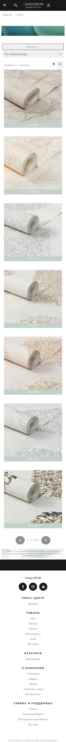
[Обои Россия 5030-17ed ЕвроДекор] (33, 299)
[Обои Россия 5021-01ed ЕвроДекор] (33, 165)
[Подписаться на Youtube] (43, 587)
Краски (33, 629)
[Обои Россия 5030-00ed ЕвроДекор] (33, 232)
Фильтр (31, 46)
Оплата (33, 709)
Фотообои (32, 644)
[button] (33, 54)
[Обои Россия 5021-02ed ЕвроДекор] (33, 99)
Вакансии (33, 604)
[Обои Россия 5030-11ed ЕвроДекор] (33, 432)
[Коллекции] (60, 64)
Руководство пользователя (33, 719)
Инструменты (33, 634)
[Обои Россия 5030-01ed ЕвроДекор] (33, 366)
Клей (33, 639)
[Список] (53, 64)
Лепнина (33, 623)
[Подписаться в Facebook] (23, 587)
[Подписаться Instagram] (33, 587)
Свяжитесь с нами (33, 689)
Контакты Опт (33, 694)
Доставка (33, 724)
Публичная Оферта (33, 714)
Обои (33, 618)
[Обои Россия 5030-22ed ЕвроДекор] (33, 499)
